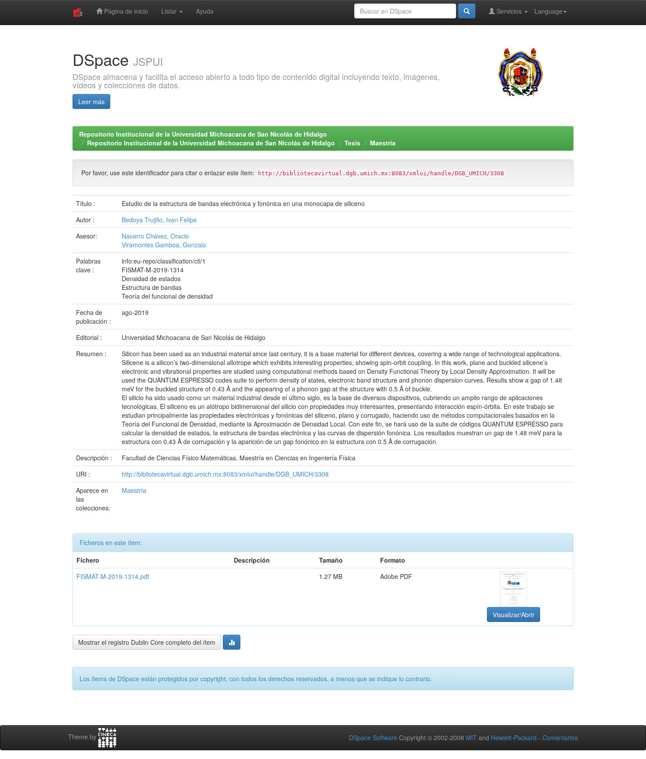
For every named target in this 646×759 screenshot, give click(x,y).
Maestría (383, 142)
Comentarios (560, 737)
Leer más (91, 101)
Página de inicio (125, 11)
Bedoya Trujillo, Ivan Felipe (159, 219)
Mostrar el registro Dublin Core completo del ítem (146, 642)
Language (548, 11)
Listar (169, 11)
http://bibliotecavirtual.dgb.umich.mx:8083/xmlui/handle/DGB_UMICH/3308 (225, 474)
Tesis (352, 142)
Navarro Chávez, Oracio (155, 235)
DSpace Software (373, 737)
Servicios (509, 11)
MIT (471, 737)
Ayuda (205, 11)
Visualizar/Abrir (513, 614)
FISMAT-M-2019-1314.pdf (112, 576)
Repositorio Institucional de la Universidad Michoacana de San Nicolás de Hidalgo (203, 134)
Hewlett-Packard (514, 737)
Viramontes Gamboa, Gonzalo (164, 244)
